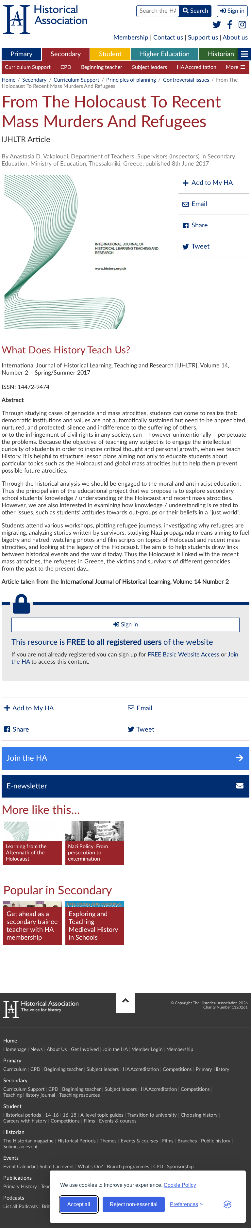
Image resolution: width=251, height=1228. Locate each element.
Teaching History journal (29, 1095)
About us (235, 38)
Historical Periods (77, 1141)
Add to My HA (212, 183)
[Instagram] (242, 25)
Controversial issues (186, 80)
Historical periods (22, 1115)
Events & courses (118, 1121)
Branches (187, 1141)
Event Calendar (19, 1166)
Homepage (14, 1049)
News (36, 1049)
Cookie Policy (180, 1184)
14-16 (52, 1115)
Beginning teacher (101, 67)
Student (110, 54)
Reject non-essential (134, 1204)
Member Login (146, 1049)
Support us (203, 38)
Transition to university (152, 1115)
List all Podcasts (20, 1206)
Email (199, 204)
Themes (108, 1141)
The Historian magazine (28, 1141)
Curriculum (14, 1069)
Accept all (78, 1204)
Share (200, 225)
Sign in (128, 625)
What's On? (90, 1166)
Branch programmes (128, 1166)
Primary (21, 54)
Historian (221, 54)
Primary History (212, 1069)
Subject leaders (149, 67)
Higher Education (165, 54)
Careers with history (25, 1121)
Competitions (177, 1069)
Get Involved (85, 1049)
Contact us (168, 38)
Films (89, 1121)
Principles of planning (131, 80)
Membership (130, 38)
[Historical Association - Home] (40, 1016)
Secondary (66, 54)
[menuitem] (21, 54)
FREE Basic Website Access (183, 655)
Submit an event (20, 1146)
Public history (215, 1141)
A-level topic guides (102, 1115)
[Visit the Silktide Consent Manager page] (227, 1204)
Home (8, 80)
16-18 (69, 1115)
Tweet (200, 246)
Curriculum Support (28, 67)
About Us (57, 1049)
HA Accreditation (196, 67)
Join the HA (115, 1049)
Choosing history (199, 1115)
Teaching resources (79, 1095)
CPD (65, 67)
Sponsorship (180, 1166)
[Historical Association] (45, 30)
